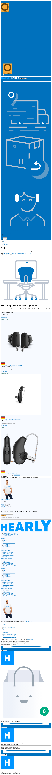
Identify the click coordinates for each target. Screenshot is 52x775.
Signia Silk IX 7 (6, 561)
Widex (8, 84)
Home (4, 241)
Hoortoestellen (9, 253)
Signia (14, 84)
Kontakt (5, 238)
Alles (4, 253)
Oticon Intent (12, 85)
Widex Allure (24, 85)
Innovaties (14, 253)
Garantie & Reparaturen (8, 555)
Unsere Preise (6, 230)
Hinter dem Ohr (32, 83)
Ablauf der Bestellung (8, 552)
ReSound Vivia (30, 85)
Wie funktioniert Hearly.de (9, 543)
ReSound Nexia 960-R (8, 563)
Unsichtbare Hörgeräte (27, 82)
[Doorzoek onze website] (3, 75)
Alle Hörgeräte (11, 82)
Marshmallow (30, 639)
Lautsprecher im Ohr (24, 83)
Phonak (11, 84)
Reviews (5, 234)
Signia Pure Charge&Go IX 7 (9, 565)
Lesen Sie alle (17, 475)
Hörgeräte (5, 80)
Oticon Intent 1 (6, 562)
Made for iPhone (18, 82)
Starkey (18, 84)
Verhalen (30, 253)
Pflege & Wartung (7, 233)
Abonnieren (3, 515)
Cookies (5, 629)
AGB (4, 624)
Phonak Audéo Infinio (39, 85)
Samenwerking (20, 253)
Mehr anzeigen (15, 134)
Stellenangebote (6, 544)
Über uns (12, 1)
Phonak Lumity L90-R (8, 564)
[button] (3, 568)
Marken (5, 84)
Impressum (5, 632)
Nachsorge (21, 230)
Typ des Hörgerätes (7, 83)
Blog (4, 243)
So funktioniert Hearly (8, 229)
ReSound (25, 84)
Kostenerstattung (6, 1)
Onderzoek (5, 244)
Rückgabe (5, 556)
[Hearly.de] (10, 78)
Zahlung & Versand (7, 553)
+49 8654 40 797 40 (5, 2)
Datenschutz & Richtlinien (9, 627)
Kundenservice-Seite (29, 501)
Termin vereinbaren (7, 73)
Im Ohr (18, 83)
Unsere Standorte (7, 231)
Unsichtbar (14, 83)
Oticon (21, 84)
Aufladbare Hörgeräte (36, 82)
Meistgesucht (6, 85)
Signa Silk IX (18, 85)
